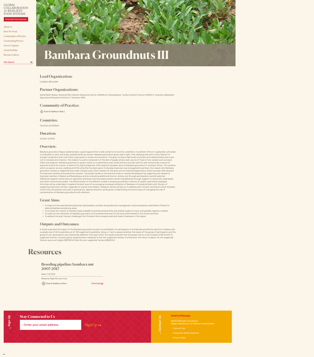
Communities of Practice (15, 36)
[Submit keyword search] (32, 62)
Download (96, 283)
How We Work (10, 31)
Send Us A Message (180, 315)
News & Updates (11, 45)
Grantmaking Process (13, 40)
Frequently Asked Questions (186, 333)
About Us (8, 26)
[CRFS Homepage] (18, 12)
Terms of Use (179, 328)
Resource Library (11, 54)
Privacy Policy (179, 338)
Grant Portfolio (11, 50)
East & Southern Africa (54, 111)
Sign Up (91, 325)
